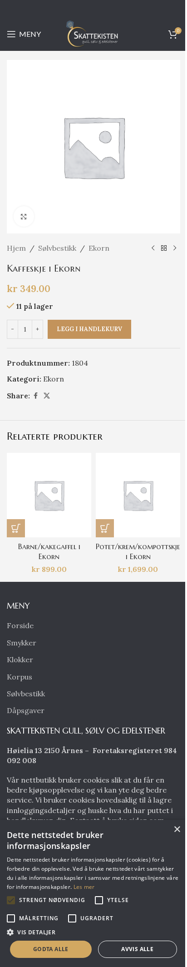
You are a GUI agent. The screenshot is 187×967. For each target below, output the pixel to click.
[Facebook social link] (35, 396)
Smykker (21, 642)
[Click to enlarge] (24, 216)
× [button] (176, 829)
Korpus (19, 676)
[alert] (93, 893)
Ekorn (99, 248)
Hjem (16, 248)
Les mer (84, 887)
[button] (16, 528)
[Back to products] (163, 248)
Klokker (20, 659)
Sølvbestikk (57, 248)
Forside (20, 625)
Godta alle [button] (51, 949)
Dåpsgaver (25, 710)
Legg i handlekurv (89, 329)
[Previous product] (153, 248)
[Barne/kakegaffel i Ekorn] (49, 495)
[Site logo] (93, 33)
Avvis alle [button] (137, 949)
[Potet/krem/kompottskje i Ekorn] (138, 495)
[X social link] (47, 396)
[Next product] (174, 248)
